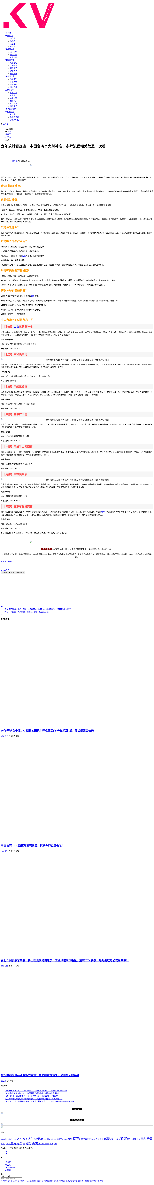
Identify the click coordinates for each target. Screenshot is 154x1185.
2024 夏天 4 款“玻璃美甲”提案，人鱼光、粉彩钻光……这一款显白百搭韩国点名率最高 (39, 1101)
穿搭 (28, 1143)
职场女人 (13, 101)
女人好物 (13, 57)
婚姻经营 (13, 63)
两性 (19, 1138)
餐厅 (51, 1144)
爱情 (149, 1138)
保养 (35, 1139)
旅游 (123, 1138)
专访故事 (13, 103)
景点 (143, 1138)
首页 (9, 33)
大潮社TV (15, 114)
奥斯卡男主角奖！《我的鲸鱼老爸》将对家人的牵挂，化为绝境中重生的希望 (36, 1091)
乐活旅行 (13, 79)
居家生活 (13, 68)
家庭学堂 (10, 60)
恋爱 (97, 1139)
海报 (12, 573)
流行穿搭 (13, 52)
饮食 (55, 1144)
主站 (9, 1165)
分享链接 (21, 573)
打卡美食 (13, 82)
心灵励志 (13, 98)
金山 (16, 326)
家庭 (76, 1138)
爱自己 (3, 1144)
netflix (3, 1139)
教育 (118, 1139)
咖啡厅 (59, 1139)
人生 (30, 1138)
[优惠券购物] (6, 1154)
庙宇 (24, 256)
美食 (35, 1143)
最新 (79, 1181)
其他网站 (10, 112)
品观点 (12, 41)
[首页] (6, 1152)
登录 (6, 124)
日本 (134, 1139)
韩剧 (47, 1144)
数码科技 (15, 120)
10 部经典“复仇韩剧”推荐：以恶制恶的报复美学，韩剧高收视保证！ (32, 1093)
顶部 (9, 1170)
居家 (81, 1139)
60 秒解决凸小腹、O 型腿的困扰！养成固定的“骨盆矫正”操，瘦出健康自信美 (47, 730)
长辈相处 (13, 74)
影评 (89, 1139)
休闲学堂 (10, 76)
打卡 (115, 1139)
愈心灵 (12, 38)
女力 (63, 1139)
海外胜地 (13, 87)
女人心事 (13, 93)
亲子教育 (13, 65)
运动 (44, 1144)
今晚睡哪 (13, 84)
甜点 (8, 1143)
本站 (9, 1162)
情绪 (102, 1139)
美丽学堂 (10, 49)
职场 (40, 1143)
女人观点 (13, 95)
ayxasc (5, 570)
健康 (40, 1138)
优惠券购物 (11, 109)
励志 (55, 1139)
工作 (85, 1139)
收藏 (5, 573)
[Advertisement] (68, 590)
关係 (45, 1139)
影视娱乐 (13, 106)
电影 (19, 1143)
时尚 (138, 1139)
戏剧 (111, 1139)
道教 (10, 562)
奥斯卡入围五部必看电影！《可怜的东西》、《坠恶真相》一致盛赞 (31, 1096)
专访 (15, 1139)
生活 (13, 1143)
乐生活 (12, 44)
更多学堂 (10, 90)
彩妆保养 (13, 55)
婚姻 (70, 1139)
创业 (52, 1139)
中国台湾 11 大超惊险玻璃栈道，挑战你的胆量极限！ (32, 845)
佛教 (3, 562)
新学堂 (10, 36)
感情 (107, 1138)
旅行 (129, 1139)
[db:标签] (9, 1139)
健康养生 (13, 71)
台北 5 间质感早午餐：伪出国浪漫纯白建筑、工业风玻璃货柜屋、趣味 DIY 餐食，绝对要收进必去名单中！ (65, 960)
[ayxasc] (6, 161)
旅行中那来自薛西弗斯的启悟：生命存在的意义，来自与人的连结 (40, 1075)
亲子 (25, 1139)
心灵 (93, 1139)
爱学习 (12, 46)
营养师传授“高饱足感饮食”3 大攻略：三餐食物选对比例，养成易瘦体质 (33, 1099)
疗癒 (24, 1144)
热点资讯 (15, 117)
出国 (48, 1139)
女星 (66, 1139)
